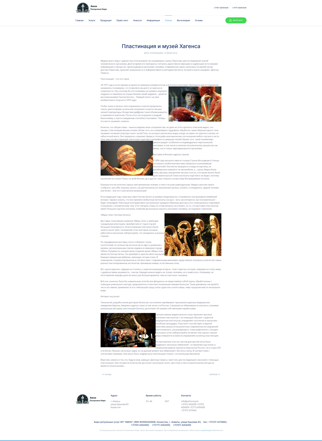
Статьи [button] (168, 20)
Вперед (213, 374)
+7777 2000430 (239, 8)
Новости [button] (137, 20)
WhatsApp (238, 20)
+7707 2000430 (221, 8)
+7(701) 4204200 (188, 404)
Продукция (105, 20)
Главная (79, 20)
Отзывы (199, 20)
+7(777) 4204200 (197, 407)
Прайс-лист (122, 20)
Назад (108, 374)
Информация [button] (153, 20)
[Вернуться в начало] (91, 8)
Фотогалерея (183, 20)
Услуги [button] (92, 20)
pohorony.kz (207, 430)
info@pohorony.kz (189, 401)
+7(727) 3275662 (188, 410)
